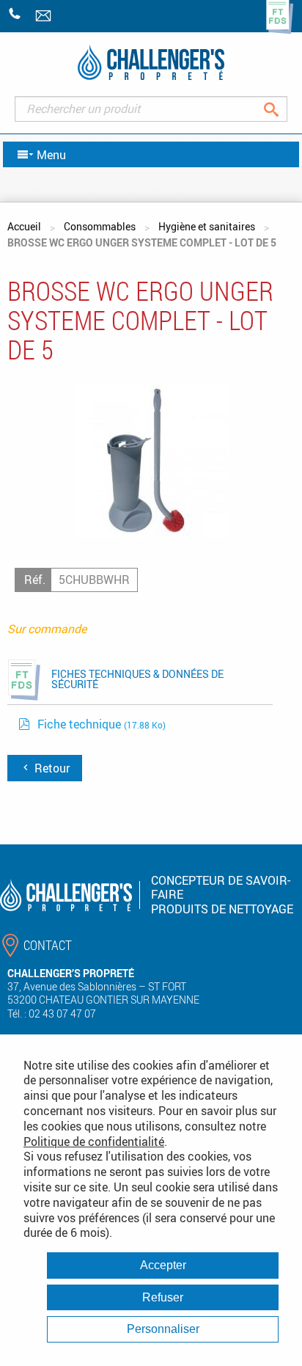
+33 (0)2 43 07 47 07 (15, 13)
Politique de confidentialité (93, 1141)
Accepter (163, 1265)
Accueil (24, 226)
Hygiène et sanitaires (206, 226)
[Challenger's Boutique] (151, 62)
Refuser (162, 1297)
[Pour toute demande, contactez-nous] (44, 17)
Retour (51, 768)
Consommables (100, 226)
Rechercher (283, 109)
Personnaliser (163, 1329)
